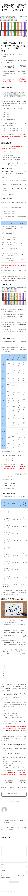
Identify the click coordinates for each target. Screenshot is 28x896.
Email (3, 864)
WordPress (8, 891)
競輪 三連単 (14, 794)
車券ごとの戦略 (15, 801)
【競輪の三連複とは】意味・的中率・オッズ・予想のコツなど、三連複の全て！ (13, 828)
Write (15, 891)
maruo (10, 809)
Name (3, 859)
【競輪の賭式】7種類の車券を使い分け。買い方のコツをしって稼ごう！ (13, 7)
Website (3, 870)
